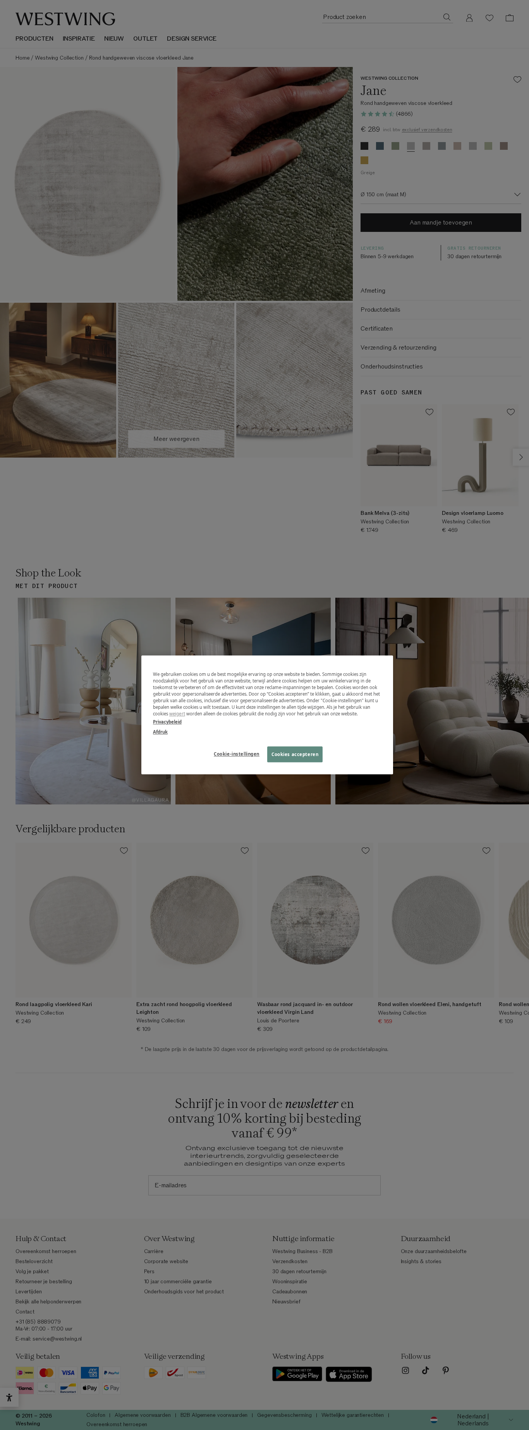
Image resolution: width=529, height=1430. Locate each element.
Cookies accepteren (294, 754)
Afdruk (160, 732)
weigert (177, 714)
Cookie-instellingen (236, 754)
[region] (267, 714)
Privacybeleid (167, 722)
